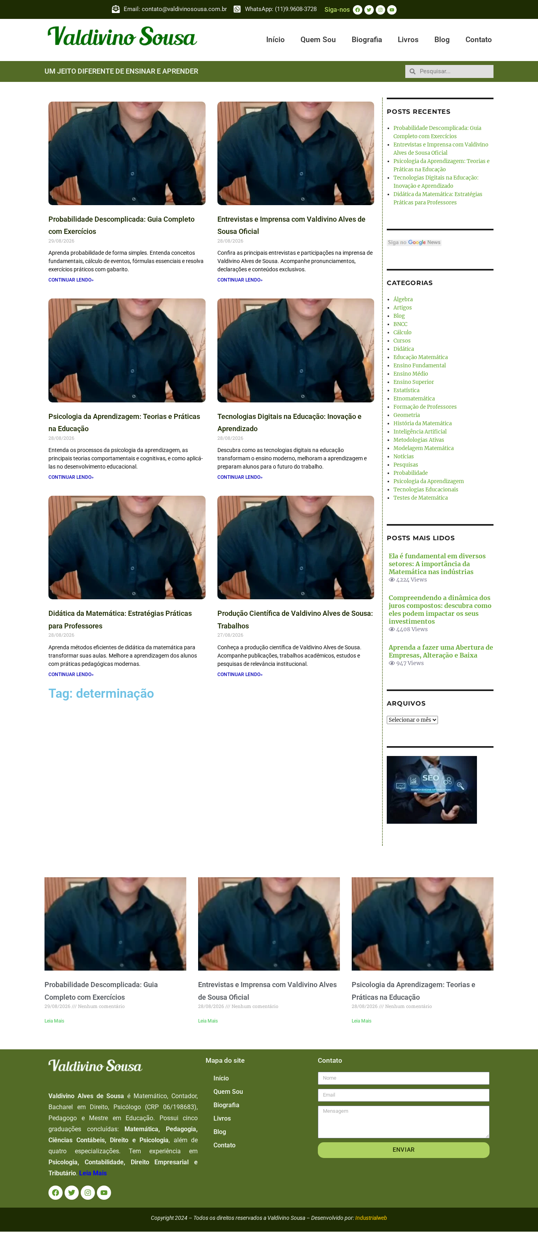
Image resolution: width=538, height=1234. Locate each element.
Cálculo (402, 332)
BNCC (400, 324)
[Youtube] (392, 10)
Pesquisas (405, 464)
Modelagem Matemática (423, 448)
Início (275, 39)
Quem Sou (318, 39)
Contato (479, 39)
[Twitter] (369, 10)
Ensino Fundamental (419, 365)
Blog (442, 39)
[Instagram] (380, 10)
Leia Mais (54, 1021)
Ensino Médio (410, 374)
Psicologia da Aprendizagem (428, 481)
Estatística (406, 390)
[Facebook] (357, 10)
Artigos (402, 307)
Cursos (402, 340)
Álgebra (403, 299)
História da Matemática (422, 423)
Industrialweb (371, 1218)
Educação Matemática (420, 357)
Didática (403, 349)
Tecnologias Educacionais (425, 489)
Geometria (406, 415)
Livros (408, 39)
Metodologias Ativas (418, 440)
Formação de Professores (425, 407)
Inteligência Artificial (420, 431)
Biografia (367, 39)
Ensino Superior (413, 382)
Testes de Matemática (420, 498)
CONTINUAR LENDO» (71, 280)
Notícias (403, 456)
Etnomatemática (414, 398)
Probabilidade (410, 473)
